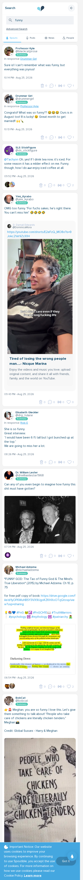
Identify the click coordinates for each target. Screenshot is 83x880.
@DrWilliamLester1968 (30, 475)
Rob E (24, 422)
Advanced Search (16, 29)
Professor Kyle (29, 106)
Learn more (33, 876)
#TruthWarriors (62, 612)
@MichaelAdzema (27, 570)
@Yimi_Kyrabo (25, 199)
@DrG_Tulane (24, 415)
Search (10, 8)
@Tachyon (11, 159)
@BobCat (22, 701)
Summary (22, 54)
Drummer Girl (28, 58)
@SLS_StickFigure (26, 150)
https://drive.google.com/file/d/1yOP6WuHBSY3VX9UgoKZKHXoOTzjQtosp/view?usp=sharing (40, 600)
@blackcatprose (26, 51)
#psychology (17, 617)
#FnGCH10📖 (42, 612)
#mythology (39, 617)
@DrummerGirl (25, 99)
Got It (66, 861)
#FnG (20, 612)
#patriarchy (60, 617)
